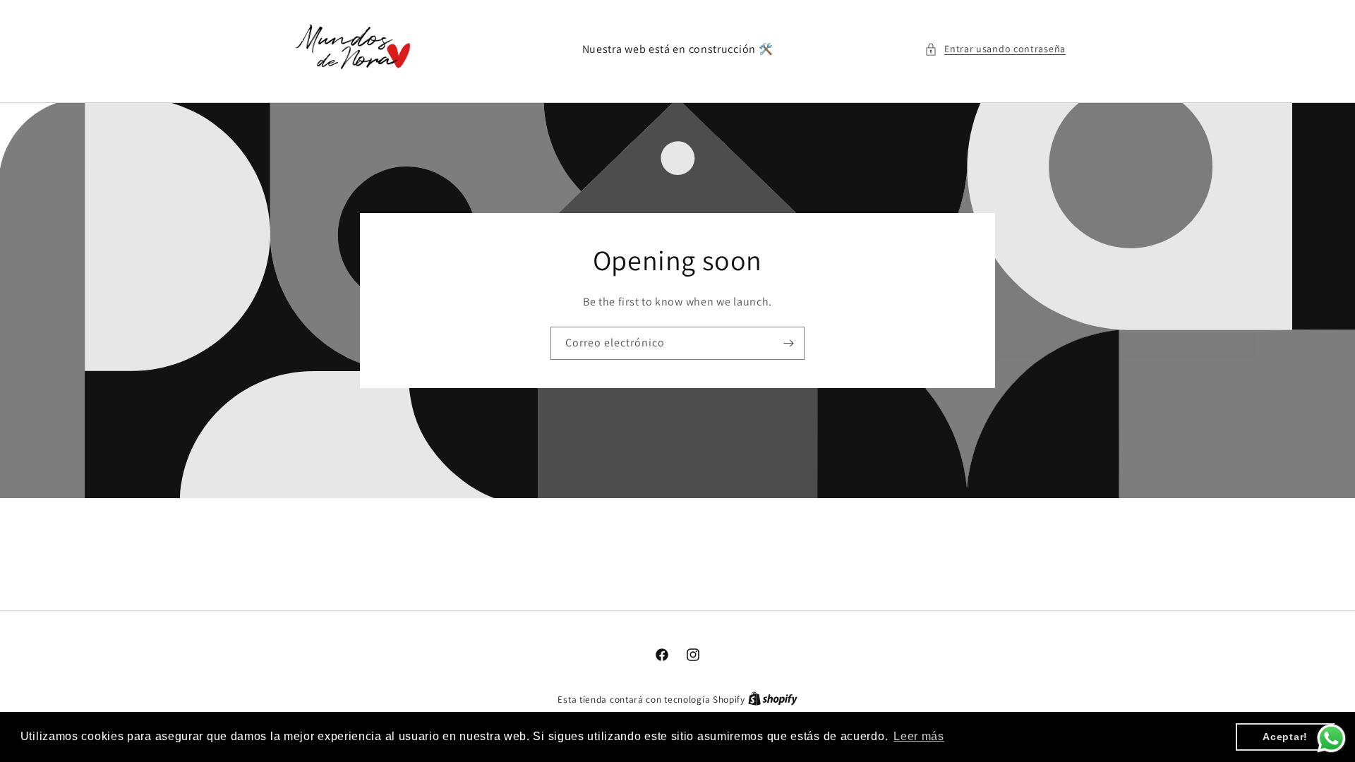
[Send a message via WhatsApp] (1331, 738)
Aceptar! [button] (1285, 736)
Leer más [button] (918, 736)
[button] (995, 49)
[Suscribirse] (788, 343)
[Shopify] (772, 700)
